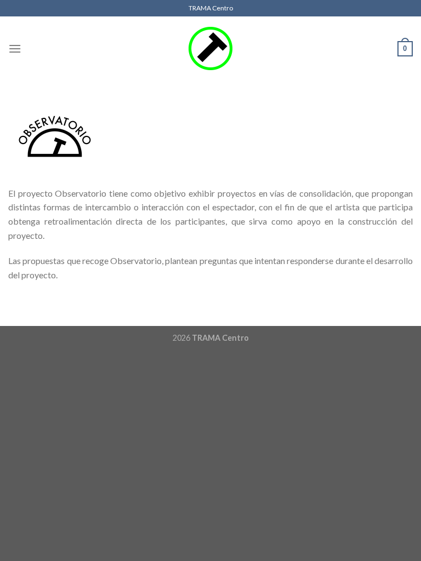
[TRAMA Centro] (210, 49)
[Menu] (14, 48)
